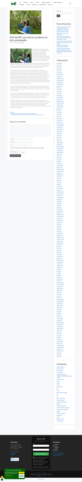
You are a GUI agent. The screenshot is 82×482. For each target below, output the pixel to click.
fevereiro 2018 (60, 256)
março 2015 (59, 316)
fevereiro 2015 (60, 318)
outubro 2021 (60, 173)
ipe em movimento (61, 398)
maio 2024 (59, 114)
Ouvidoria (13, 454)
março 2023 (59, 140)
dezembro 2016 (60, 282)
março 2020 (59, 209)
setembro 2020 (60, 197)
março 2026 (59, 72)
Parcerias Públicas (42, 4)
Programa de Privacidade (58, 454)
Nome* (34, 443)
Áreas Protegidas (60, 367)
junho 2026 (59, 67)
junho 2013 (59, 354)
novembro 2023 (60, 125)
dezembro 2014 (60, 322)
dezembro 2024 (60, 101)
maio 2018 (59, 250)
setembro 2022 (60, 152)
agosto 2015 (59, 307)
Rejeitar (21, 474)
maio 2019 (59, 227)
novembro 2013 (60, 347)
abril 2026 (59, 70)
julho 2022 (59, 156)
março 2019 (59, 231)
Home (58, 390)
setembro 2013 (60, 350)
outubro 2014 (60, 326)
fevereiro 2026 (60, 74)
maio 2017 (59, 273)
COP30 (58, 383)
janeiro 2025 (59, 99)
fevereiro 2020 (60, 210)
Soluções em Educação (57, 2)
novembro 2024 (60, 103)
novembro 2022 (60, 148)
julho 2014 (59, 331)
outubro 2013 (60, 349)
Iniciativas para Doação (62, 392)
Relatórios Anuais (60, 419)
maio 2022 (59, 159)
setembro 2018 (60, 243)
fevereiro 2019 (60, 233)
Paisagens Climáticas (61, 405)
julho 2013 (59, 352)
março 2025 (59, 95)
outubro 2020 (60, 195)
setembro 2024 (60, 106)
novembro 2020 (60, 193)
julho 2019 (59, 224)
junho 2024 (59, 112)
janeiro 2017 (59, 280)
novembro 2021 (60, 171)
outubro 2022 (60, 150)
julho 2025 (59, 87)
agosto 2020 (59, 199)
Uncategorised (60, 420)
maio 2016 (59, 296)
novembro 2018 (60, 239)
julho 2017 (59, 269)
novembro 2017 (60, 261)
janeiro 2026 (59, 76)
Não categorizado (61, 400)
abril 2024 (59, 116)
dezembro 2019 (60, 214)
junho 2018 (59, 248)
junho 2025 (59, 89)
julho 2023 (59, 133)
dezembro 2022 (60, 146)
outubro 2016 (60, 286)
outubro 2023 (60, 127)
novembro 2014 (60, 324)
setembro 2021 (60, 174)
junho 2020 (59, 203)
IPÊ (20, 2)
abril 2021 (59, 184)
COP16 (58, 381)
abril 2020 (59, 207)
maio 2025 (59, 91)
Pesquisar (59, 11)
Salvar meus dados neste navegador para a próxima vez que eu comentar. (27, 147)
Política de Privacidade (38, 464)
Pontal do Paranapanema (62, 409)
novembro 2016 (60, 284)
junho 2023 (59, 135)
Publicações (22, 4)
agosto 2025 (59, 86)
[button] (67, 3)
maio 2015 (59, 313)
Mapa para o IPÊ (14, 451)
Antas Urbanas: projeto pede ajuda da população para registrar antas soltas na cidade (27, 114)
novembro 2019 (60, 216)
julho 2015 (59, 309)
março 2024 (59, 118)
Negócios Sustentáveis (46, 2)
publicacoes (59, 415)
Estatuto (28, 4)
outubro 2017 (60, 263)
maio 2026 (59, 69)
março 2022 (59, 163)
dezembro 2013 (60, 345)
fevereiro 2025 (60, 97)
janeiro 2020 (59, 212)
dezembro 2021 (60, 169)
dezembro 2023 (60, 123)
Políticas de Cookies (57, 455)
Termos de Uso (39, 472)
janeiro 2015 (59, 320)
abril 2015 (59, 314)
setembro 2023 (60, 129)
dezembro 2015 (60, 299)
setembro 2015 (60, 305)
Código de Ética (34, 4)
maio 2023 (59, 137)
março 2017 (59, 277)
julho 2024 (59, 110)
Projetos (37, 2)
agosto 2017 (59, 267)
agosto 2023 (59, 131)
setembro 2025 (60, 84)
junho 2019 (59, 226)
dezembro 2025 (60, 78)
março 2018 (59, 254)
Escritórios (13, 453)
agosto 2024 (59, 108)
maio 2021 (59, 182)
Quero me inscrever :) (41, 454)
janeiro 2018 (59, 258)
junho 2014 (59, 333)
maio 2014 (59, 335)
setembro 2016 (60, 288)
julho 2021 (59, 178)
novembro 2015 (60, 301)
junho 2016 (59, 294)
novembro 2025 (60, 80)
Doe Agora (25, 2)
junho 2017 (59, 271)
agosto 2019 (59, 222)
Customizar (21, 472)
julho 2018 (59, 246)
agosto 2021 (59, 176)
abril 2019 (59, 229)
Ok (58, 15)
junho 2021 (59, 180)
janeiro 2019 (59, 235)
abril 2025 (59, 93)
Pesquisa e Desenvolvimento (63, 407)
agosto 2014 (59, 330)
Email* (34, 447)
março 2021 (59, 186)
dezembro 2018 (60, 237)
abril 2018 (59, 252)
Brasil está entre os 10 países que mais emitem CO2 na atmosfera (23, 113)
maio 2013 (59, 356)
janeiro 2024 (59, 121)
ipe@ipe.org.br (42, 475)
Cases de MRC (60, 372)
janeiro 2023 (59, 144)
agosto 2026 (59, 63)
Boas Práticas (60, 370)
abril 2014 (59, 337)
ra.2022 (58, 417)
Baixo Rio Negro (60, 368)
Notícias (31, 2)
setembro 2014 (60, 328)
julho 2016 (59, 292)
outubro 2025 (60, 82)
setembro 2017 (60, 265)
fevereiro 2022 (60, 165)
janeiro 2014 (59, 343)
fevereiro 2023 (60, 142)
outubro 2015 (60, 303)
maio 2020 (59, 205)
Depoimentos (60, 386)
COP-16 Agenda (60, 379)
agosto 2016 (59, 290)
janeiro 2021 (59, 190)
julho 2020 (59, 201)
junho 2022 (59, 157)
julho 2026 (59, 65)
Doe (57, 388)
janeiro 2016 (59, 297)
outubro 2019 (60, 218)
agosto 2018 (59, 244)
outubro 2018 (60, 241)
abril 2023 (59, 139)
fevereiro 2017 (60, 279)
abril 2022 (59, 161)
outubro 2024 (60, 104)
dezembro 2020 (60, 191)
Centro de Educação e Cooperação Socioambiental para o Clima (64, 376)
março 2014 (59, 339)
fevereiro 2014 (60, 341)
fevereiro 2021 (60, 188)
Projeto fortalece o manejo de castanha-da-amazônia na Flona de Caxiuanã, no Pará (64, 38)
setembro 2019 (60, 220)
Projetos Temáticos (61, 413)
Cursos (58, 385)
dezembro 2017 (60, 260)
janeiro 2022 (59, 167)
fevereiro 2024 (60, 120)
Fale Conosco (50, 4)
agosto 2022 (59, 154)
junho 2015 (59, 311)
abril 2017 (59, 275)
